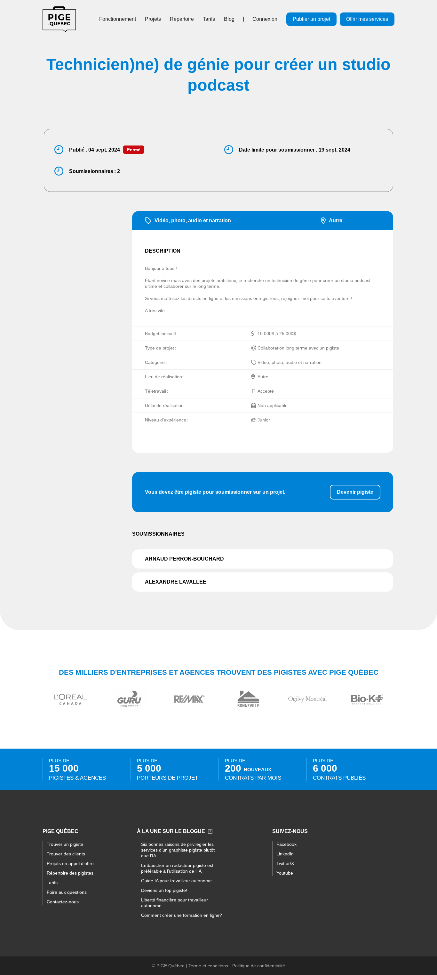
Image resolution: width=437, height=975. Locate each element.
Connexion (264, 19)
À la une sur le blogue (171, 831)
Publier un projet (311, 19)
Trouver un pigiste (65, 844)
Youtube (284, 873)
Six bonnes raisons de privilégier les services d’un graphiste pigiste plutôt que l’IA (178, 850)
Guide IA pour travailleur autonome (176, 880)
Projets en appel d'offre (70, 863)
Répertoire (182, 19)
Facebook (286, 844)
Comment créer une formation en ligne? (181, 915)
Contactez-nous (63, 901)
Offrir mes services (367, 19)
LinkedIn (285, 853)
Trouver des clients (66, 853)
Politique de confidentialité (258, 965)
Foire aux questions (67, 892)
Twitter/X (285, 863)
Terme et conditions (208, 965)
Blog (229, 19)
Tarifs (209, 19)
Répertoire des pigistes (70, 873)
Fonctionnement (117, 19)
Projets (153, 19)
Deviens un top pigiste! (164, 890)
